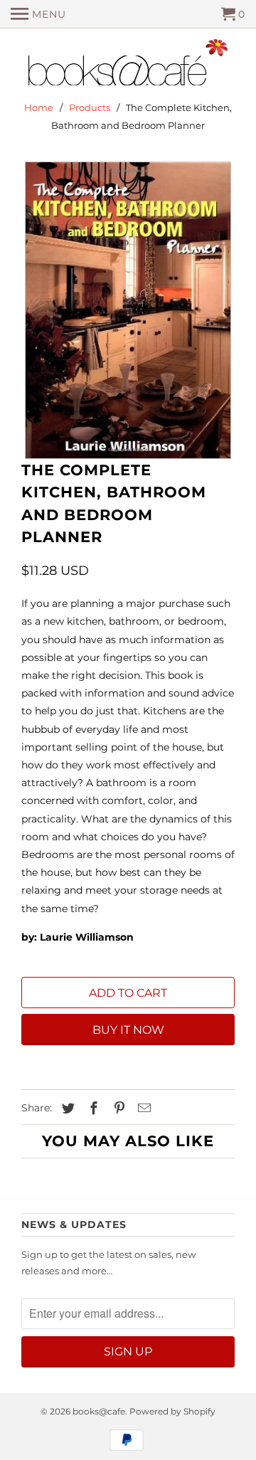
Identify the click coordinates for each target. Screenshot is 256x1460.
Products (89, 107)
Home (38, 107)
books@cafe (99, 1411)
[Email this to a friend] (142, 1108)
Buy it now (128, 1030)
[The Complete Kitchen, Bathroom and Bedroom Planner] (128, 310)
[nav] (38, 14)
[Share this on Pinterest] (117, 1108)
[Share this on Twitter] (66, 1108)
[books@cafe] (128, 65)
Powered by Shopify (172, 1411)
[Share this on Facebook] (91, 1108)
